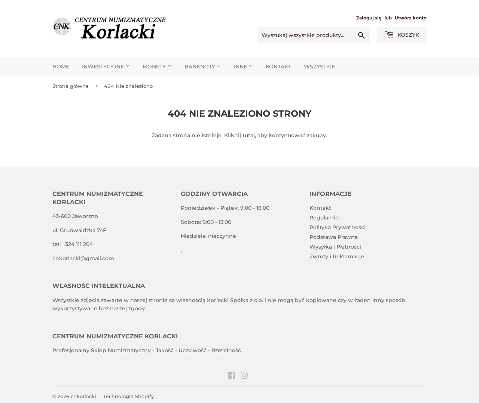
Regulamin (324, 217)
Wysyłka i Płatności (335, 246)
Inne (241, 66)
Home (60, 66)
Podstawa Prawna (333, 237)
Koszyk (407, 34)
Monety (155, 66)
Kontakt (278, 66)
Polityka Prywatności (337, 227)
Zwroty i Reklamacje (336, 256)
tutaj (248, 135)
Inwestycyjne (103, 66)
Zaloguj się (369, 18)
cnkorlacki (83, 396)
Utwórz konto (411, 18)
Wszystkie (319, 66)
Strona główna (70, 86)
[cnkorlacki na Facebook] (231, 376)
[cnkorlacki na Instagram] (244, 376)
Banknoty (200, 66)
